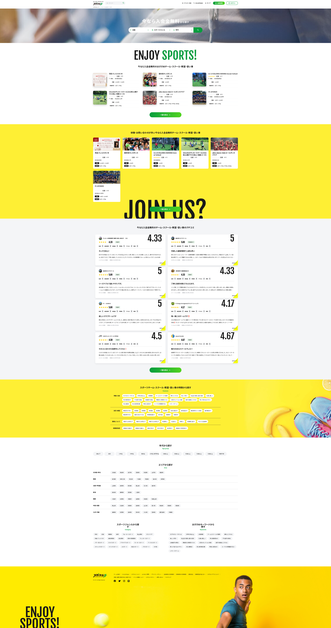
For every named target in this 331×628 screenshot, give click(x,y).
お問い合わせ (160, 577)
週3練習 (151, 410)
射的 (117, 534)
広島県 (122, 505)
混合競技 (121, 538)
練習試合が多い (127, 410)
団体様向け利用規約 (181, 574)
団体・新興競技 (132, 538)
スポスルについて (135, 574)
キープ (208, 3)
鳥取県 (130, 505)
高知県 (177, 505)
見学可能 (160, 415)
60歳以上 (210, 454)
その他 (155, 547)
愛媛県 (169, 505)
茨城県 (147, 479)
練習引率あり (150, 428)
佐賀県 (122, 512)
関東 (112, 78)
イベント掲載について (138, 577)
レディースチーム (173, 404)
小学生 (120, 454)
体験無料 (168, 415)
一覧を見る (164, 115)
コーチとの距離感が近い (160, 404)
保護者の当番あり (127, 428)
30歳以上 (176, 454)
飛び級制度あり (127, 400)
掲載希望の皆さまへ (200, 574)
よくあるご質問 (145, 574)
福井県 (153, 486)
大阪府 (114, 499)
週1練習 (165, 410)
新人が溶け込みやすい (205, 400)
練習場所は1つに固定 (196, 410)
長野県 (122, 486)
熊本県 (137, 512)
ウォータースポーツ (128, 534)
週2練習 (158, 410)
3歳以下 (98, 454)
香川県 (153, 505)
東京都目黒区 (118, 78)
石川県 (145, 486)
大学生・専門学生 (154, 454)
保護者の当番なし (139, 428)
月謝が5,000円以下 (141, 421)
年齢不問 (221, 454)
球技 (96, 534)
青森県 (122, 472)
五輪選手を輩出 (149, 400)
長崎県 (130, 512)
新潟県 (130, 486)
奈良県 (145, 499)
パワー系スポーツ (99, 542)
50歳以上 (199, 454)
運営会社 (191, 574)
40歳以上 (187, 454)
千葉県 (139, 479)
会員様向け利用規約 (169, 574)
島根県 (137, 505)
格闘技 (110, 534)
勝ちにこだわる (174, 396)
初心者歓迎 (126, 404)
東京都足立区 (168, 96)
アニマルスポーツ (152, 542)
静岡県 (122, 492)
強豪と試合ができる (139, 415)
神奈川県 (122, 479)
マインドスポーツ (113, 547)
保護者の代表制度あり (181, 428)
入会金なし (173, 421)
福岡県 (114, 512)
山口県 (145, 505)
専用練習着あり (151, 415)
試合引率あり (160, 428)
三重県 (137, 492)
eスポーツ (124, 547)
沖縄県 (170, 512)
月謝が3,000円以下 (128, 421)
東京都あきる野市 (219, 96)
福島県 (161, 472)
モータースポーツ (139, 542)
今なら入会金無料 (202, 421)
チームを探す (117, 574)
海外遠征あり (184, 410)
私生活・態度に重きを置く (197, 396)
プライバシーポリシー (156, 574)
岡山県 (114, 505)
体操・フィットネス (99, 538)
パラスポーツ (146, 547)
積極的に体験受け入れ (161, 400)
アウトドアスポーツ (125, 542)
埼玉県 (131, 479)
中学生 (132, 454)
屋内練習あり (208, 410)
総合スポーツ (134, 547)
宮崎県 (153, 512)
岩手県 (130, 472)
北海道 (114, 472)
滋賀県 (137, 499)
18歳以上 (165, 454)
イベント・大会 (187, 3)
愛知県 (130, 492)
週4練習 (144, 410)
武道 (103, 534)
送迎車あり (170, 428)
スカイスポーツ (112, 542)
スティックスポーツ (99, 547)
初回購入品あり (191, 421)
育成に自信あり (147, 404)
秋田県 (145, 472)
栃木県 (155, 479)
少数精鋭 (150, 396)
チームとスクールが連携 (161, 396)
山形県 (153, 472)
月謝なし (182, 421)
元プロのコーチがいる (128, 396)
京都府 (130, 499)
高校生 (143, 454)
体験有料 (176, 415)
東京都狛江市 (168, 78)
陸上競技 (139, 534)
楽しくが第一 (184, 396)
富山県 (137, 486)
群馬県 (162, 479)
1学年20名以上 (141, 396)
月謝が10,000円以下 (154, 421)
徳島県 (161, 505)
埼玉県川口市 (118, 98)
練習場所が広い (127, 415)
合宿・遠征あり (174, 410)
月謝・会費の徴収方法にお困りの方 (122, 577)
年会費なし (165, 421)
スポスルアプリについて (213, 574)
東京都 (114, 479)
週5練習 (136, 410)
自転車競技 (111, 538)
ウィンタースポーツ (145, 538)
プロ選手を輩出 (138, 400)
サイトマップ (168, 577)
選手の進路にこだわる (191, 400)
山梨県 (114, 486)
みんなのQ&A (199, 3)
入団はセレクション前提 (176, 400)
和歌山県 (154, 499)
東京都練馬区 (218, 78)
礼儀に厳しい (209, 396)
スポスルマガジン (150, 577)
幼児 (109, 454)
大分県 (145, 512)
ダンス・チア (149, 534)
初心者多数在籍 (136, 404)
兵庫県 (122, 499)
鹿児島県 (162, 512)
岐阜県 (114, 492)
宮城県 (137, 472)
